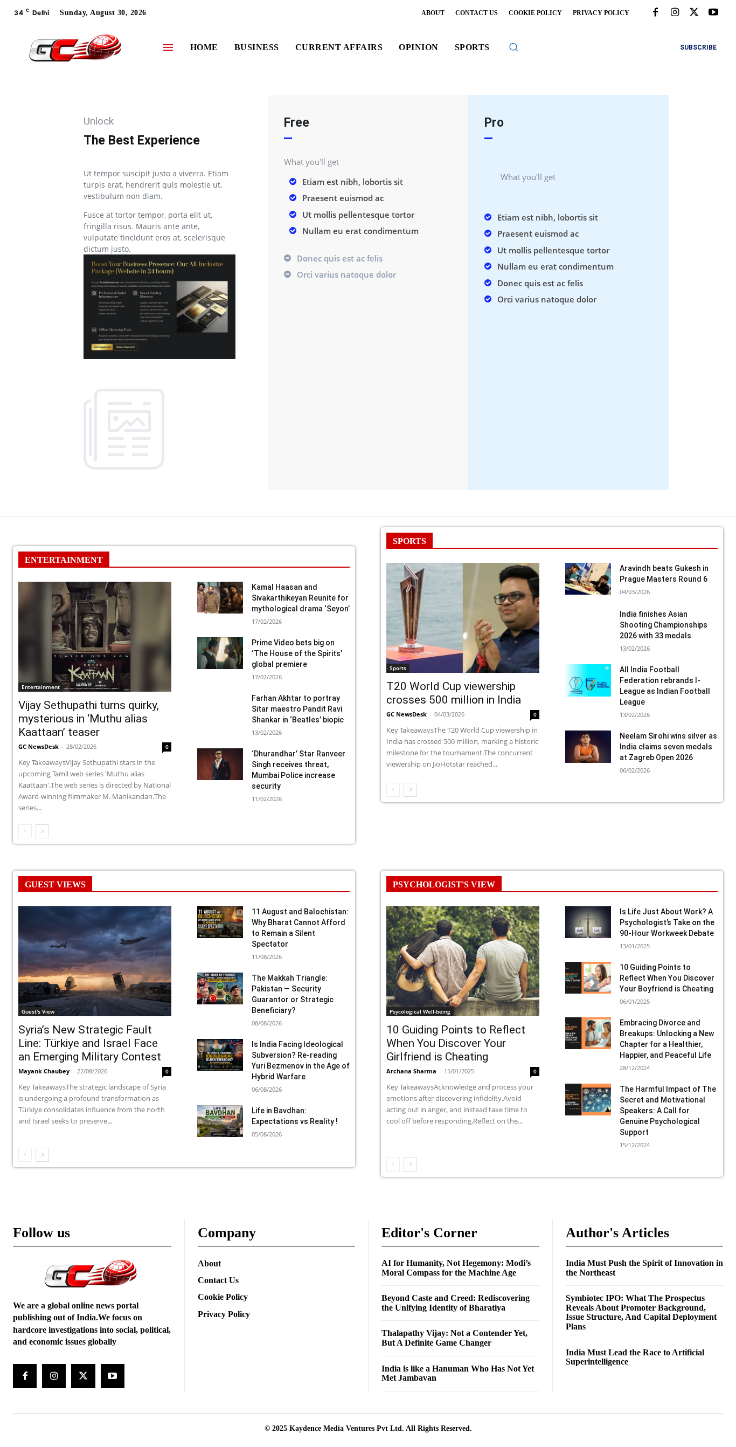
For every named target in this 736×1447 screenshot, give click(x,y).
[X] (694, 13)
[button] (513, 47)
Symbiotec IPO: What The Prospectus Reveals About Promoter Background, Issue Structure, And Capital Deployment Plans (641, 1312)
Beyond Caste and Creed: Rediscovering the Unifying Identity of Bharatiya (455, 1302)
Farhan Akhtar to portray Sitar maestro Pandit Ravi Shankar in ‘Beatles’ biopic (298, 709)
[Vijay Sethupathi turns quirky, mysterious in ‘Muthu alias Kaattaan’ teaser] (94, 637)
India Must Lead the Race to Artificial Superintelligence (635, 1357)
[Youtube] (713, 13)
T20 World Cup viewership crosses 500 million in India (453, 693)
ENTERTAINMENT (64, 559)
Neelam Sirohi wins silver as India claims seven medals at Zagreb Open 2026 (668, 747)
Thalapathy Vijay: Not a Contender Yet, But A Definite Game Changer (454, 1337)
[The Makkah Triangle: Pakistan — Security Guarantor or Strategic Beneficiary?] (220, 989)
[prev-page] (25, 831)
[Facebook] (655, 13)
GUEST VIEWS (55, 884)
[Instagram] (674, 13)
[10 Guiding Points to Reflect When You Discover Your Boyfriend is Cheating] (588, 978)
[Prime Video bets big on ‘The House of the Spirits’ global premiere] (220, 653)
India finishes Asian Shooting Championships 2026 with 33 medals (663, 625)
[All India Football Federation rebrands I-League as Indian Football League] (588, 680)
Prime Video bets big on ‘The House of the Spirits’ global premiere (297, 653)
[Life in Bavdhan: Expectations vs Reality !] (220, 1121)
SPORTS (409, 541)
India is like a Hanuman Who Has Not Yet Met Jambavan (457, 1373)
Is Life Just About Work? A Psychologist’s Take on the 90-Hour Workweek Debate (667, 922)
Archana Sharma (411, 1071)
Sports (398, 668)
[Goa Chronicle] (75, 49)
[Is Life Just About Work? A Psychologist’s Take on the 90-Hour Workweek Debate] (588, 922)
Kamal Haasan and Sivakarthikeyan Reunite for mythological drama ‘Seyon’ (301, 598)
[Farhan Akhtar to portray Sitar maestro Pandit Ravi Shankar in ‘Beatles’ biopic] (220, 709)
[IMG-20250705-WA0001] (159, 356)
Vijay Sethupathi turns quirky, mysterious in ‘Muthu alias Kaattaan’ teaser (88, 719)
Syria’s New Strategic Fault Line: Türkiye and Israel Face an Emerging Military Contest (89, 1043)
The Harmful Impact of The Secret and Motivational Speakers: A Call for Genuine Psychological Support (668, 1110)
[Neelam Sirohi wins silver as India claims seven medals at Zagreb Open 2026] (588, 747)
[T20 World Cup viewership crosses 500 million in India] (462, 618)
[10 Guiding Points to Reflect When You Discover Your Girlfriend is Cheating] (462, 961)
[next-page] (42, 831)
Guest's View (38, 1011)
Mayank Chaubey (44, 1071)
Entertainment (41, 687)
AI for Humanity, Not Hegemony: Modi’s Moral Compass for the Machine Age (456, 1267)
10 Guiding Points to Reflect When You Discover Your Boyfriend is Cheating (667, 978)
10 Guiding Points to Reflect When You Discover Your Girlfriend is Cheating (455, 1043)
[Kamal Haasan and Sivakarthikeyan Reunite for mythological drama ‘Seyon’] (220, 598)
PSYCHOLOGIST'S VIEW (444, 884)
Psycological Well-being (420, 1011)
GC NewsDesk (38, 746)
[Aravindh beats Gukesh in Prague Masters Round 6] (588, 579)
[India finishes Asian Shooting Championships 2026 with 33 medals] (588, 625)
